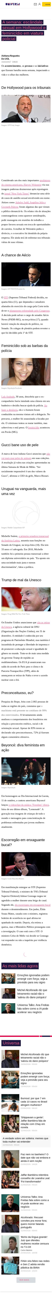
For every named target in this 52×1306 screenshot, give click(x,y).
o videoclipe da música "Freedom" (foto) (29, 804)
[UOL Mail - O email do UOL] (35, 4)
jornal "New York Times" (16, 193)
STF (6, 297)
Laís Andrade (8, 396)
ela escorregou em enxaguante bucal (32, 904)
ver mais (24, 1280)
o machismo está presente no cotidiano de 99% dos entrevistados (24, 710)
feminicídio (33, 427)
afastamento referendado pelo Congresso (29, 310)
